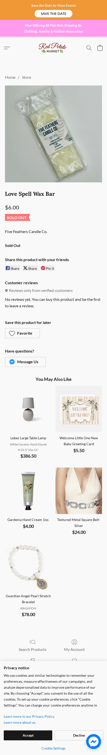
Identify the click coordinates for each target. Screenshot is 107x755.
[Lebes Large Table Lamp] (28, 409)
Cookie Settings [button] (53, 748)
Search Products (33, 649)
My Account (74, 649)
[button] (53, 13)
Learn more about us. (20, 722)
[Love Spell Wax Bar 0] (53, 133)
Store (26, 77)
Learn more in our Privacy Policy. (29, 716)
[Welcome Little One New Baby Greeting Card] (78, 409)
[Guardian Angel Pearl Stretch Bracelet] (28, 567)
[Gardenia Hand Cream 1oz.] (28, 491)
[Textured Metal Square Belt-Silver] (78, 491)
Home (10, 77)
